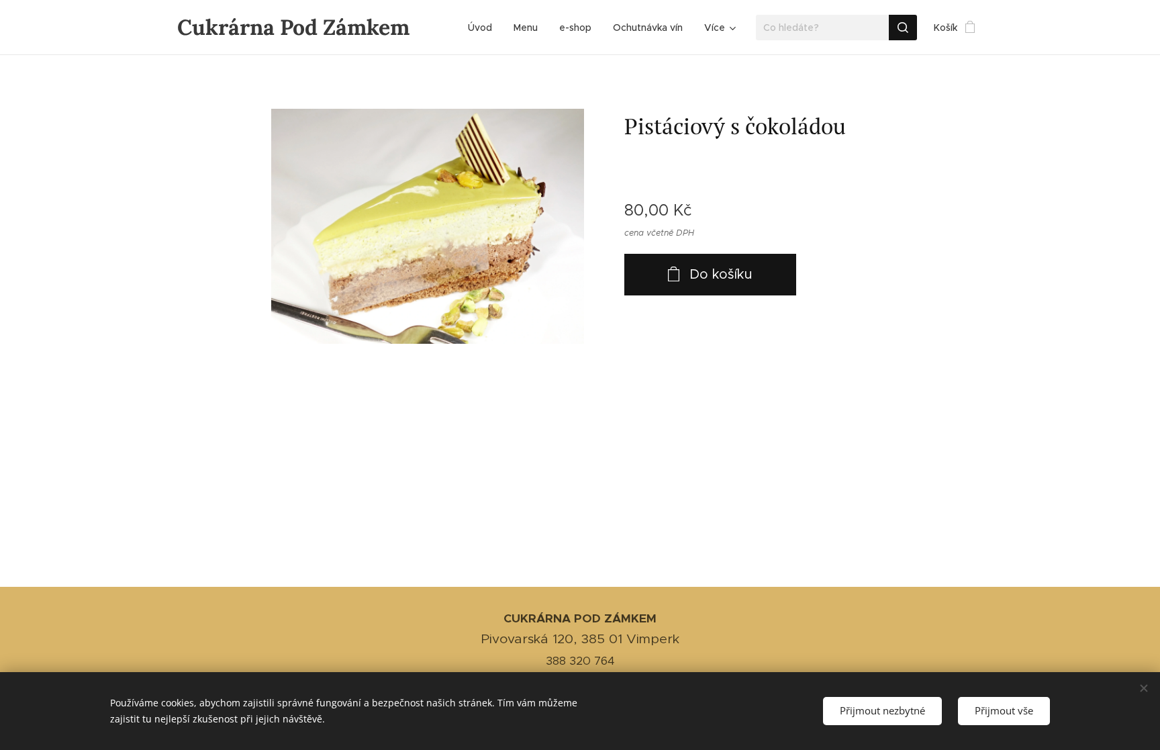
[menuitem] (484, 27)
